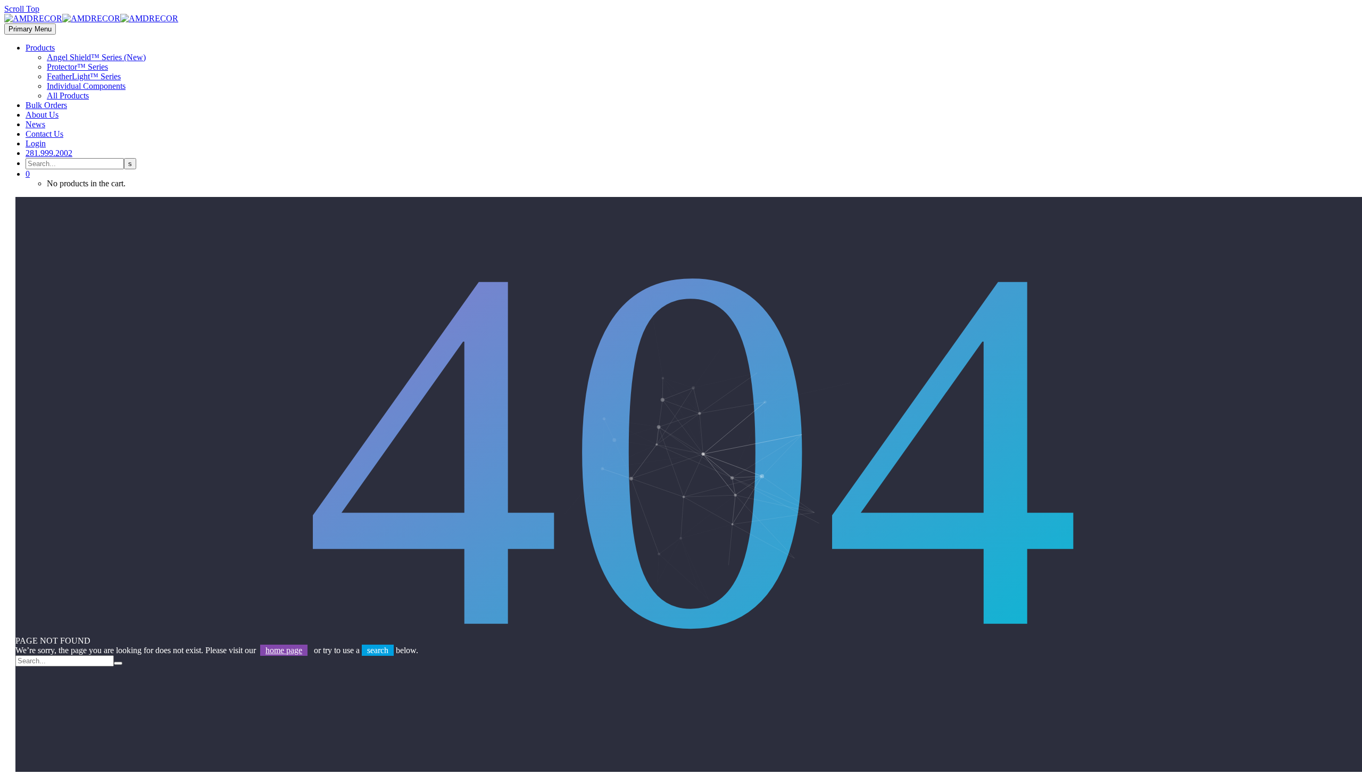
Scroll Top (21, 8)
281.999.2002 (49, 153)
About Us (42, 114)
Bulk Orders (46, 105)
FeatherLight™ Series (84, 76)
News (35, 124)
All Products (68, 95)
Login (36, 143)
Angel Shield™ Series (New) (96, 57)
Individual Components (86, 85)
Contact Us (44, 133)
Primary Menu (30, 29)
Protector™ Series (77, 66)
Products (40, 47)
